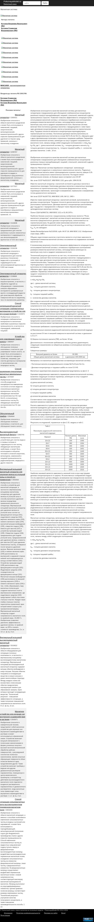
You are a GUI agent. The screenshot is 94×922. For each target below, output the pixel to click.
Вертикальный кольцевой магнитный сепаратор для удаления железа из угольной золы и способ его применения (12, 474)
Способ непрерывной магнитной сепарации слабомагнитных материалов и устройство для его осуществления (12, 308)
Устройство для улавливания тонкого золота (12, 339)
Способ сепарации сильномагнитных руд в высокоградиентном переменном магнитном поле (12, 804)
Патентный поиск (10, 4)
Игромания (8, 913)
